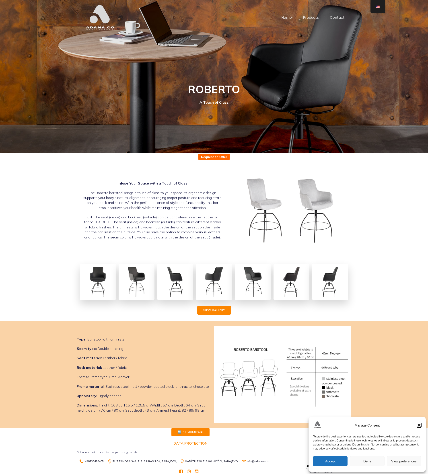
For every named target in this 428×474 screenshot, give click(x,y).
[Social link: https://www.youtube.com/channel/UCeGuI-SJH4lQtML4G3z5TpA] (198, 471)
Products (311, 17)
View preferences (404, 461)
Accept (330, 461)
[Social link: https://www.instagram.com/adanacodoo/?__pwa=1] (190, 471)
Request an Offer (214, 157)
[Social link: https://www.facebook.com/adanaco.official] (183, 471)
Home (286, 17)
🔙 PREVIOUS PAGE (190, 432)
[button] (419, 425)
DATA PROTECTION (190, 443)
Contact (337, 17)
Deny (367, 461)
